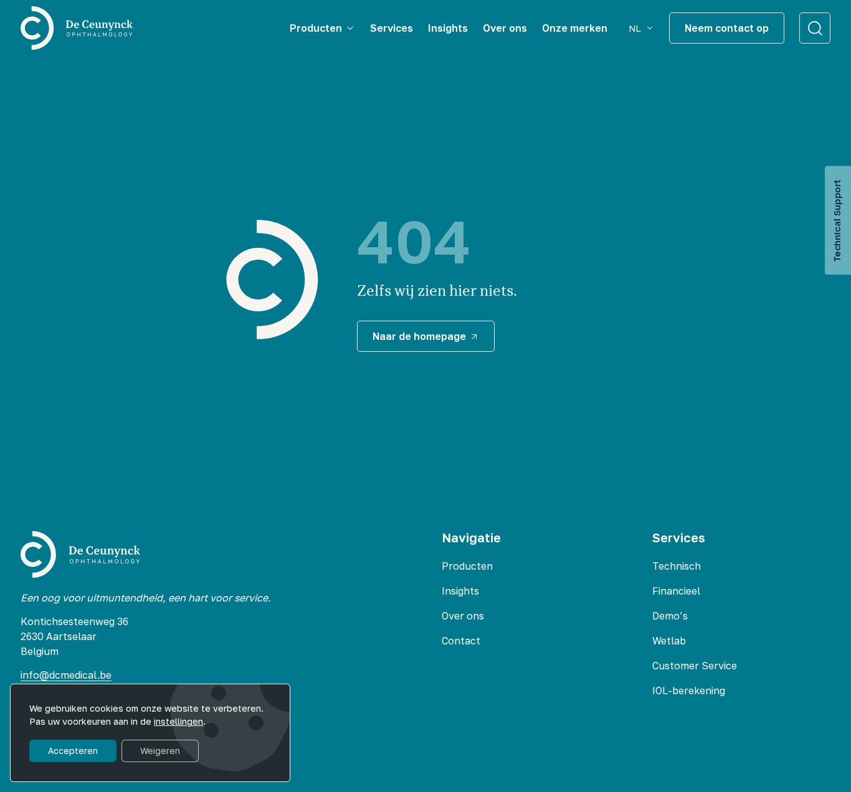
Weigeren (160, 750)
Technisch (676, 566)
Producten (467, 566)
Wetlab (669, 640)
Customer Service (694, 665)
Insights (460, 591)
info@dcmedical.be (66, 675)
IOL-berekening (688, 690)
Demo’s (670, 616)
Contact (461, 640)
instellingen (178, 721)
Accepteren (73, 750)
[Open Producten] (350, 28)
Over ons (463, 616)
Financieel (676, 591)
